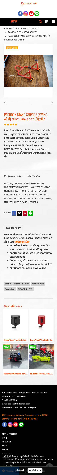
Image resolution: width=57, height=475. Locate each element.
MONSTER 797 (27, 191)
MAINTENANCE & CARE (16, 202)
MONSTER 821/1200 (41, 187)
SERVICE (6, 449)
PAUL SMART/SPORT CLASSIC (29, 198)
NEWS (4, 445)
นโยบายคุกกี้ (9, 465)
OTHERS (33, 202)
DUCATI (8, 198)
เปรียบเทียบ (35, 176)
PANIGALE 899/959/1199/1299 (30, 183)
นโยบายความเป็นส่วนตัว (32, 462)
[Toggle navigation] (53, 22)
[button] (39, 21)
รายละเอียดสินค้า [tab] (13, 228)
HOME (4, 437)
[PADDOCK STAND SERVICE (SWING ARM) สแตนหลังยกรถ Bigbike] (28, 71)
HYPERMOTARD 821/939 (16, 187)
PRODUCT (6, 441)
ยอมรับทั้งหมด (35, 470)
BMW (48, 198)
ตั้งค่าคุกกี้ (20, 470)
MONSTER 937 (11, 191)
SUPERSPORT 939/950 (37, 194)
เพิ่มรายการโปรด (14, 176)
